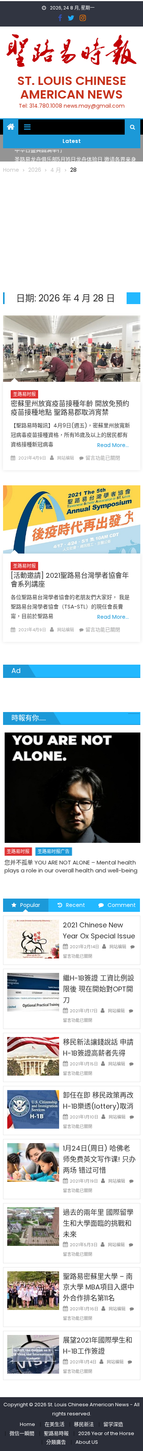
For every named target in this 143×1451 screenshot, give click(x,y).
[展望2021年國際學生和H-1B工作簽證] (33, 1354)
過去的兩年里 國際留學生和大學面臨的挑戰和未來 (98, 1223)
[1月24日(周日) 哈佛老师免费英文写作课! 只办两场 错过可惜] (33, 1162)
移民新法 (84, 1424)
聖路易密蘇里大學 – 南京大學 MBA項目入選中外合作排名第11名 (98, 1287)
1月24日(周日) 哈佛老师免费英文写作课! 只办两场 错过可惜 (99, 1159)
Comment (122, 905)
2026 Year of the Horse (106, 1433)
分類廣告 (56, 1442)
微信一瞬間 (22, 1433)
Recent (75, 905)
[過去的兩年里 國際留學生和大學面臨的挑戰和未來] (33, 1226)
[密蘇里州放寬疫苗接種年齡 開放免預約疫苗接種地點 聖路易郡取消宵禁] (71, 348)
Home (27, 1424)
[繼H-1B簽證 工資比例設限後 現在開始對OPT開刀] (33, 992)
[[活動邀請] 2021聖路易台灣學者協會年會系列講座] (71, 519)
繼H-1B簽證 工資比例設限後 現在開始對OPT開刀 (98, 989)
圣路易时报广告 (52, 851)
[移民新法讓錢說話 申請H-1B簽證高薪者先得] (33, 1056)
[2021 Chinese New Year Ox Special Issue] (33, 939)
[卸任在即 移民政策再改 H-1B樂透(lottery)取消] (33, 1109)
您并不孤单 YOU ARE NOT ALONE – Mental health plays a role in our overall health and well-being (69, 866)
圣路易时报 (24, 394)
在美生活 (54, 1424)
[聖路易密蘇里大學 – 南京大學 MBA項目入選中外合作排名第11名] (33, 1290)
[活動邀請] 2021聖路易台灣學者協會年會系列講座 (70, 580)
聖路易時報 (56, 1433)
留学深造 (113, 1424)
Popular (30, 905)
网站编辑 (65, 458)
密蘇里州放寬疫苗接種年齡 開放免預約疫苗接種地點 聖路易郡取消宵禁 (70, 408)
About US (87, 1442)
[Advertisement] (71, 232)
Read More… (113, 445)
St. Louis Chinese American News (71, 87)
